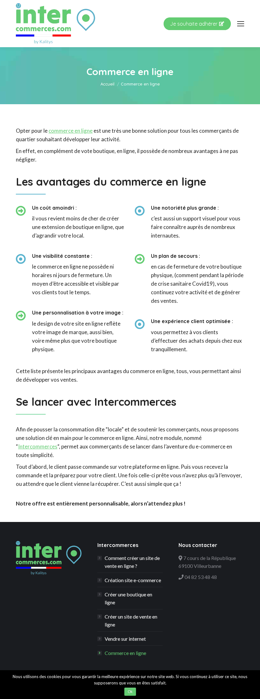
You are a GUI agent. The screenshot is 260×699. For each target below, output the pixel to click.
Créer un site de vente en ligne (131, 620)
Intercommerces (37, 446)
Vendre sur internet (125, 639)
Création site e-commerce (133, 580)
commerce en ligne (71, 130)
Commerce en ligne (125, 653)
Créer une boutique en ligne (128, 598)
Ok (130, 691)
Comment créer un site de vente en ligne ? (132, 562)
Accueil (107, 83)
